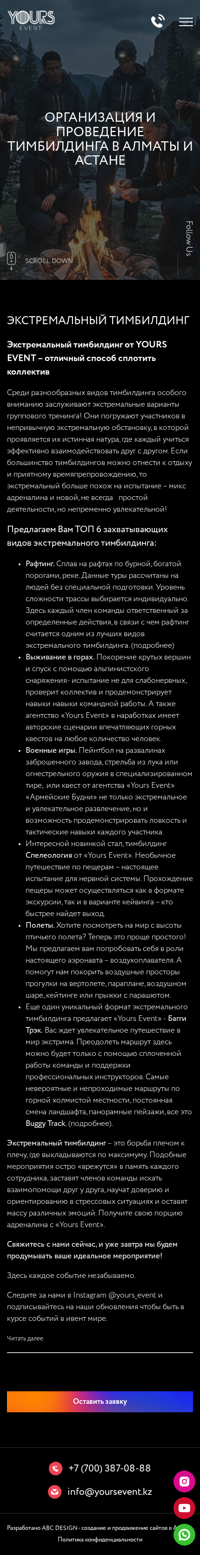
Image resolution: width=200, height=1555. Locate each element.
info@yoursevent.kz (109, 1492)
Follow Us (189, 239)
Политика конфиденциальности (100, 1540)
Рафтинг (39, 564)
